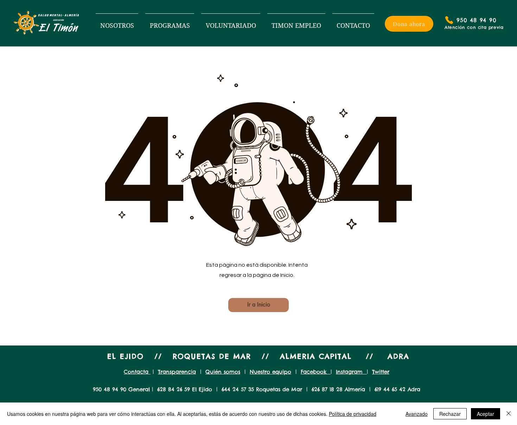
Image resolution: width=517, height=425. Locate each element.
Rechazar (450, 413)
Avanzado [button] (417, 413)
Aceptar (485, 413)
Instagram (351, 371)
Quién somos (222, 371)
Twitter (380, 371)
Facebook (316, 371)
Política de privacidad (352, 413)
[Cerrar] (508, 413)
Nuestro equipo (270, 371)
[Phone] (449, 20)
